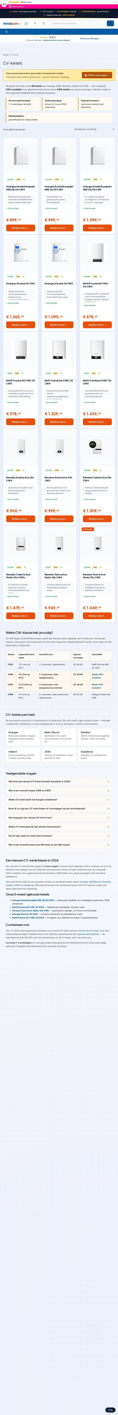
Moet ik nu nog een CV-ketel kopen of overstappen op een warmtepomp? (46, 808)
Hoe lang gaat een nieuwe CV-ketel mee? (30, 817)
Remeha (106, 881)
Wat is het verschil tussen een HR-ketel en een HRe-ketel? (39, 844)
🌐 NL (110, 1410)
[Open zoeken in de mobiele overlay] (82, 23)
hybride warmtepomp (88, 934)
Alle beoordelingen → (90, 38)
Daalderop (28, 885)
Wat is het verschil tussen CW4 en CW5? (29, 790)
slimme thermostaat (89, 930)
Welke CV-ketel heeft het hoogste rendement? (32, 799)
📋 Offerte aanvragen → (97, 75)
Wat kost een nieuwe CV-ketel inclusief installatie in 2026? (39, 781)
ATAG (17, 885)
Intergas (84, 881)
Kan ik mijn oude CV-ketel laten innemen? (30, 835)
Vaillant (9, 885)
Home (5, 55)
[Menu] (6, 32)
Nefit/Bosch (95, 881)
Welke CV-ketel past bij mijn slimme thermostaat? (34, 826)
